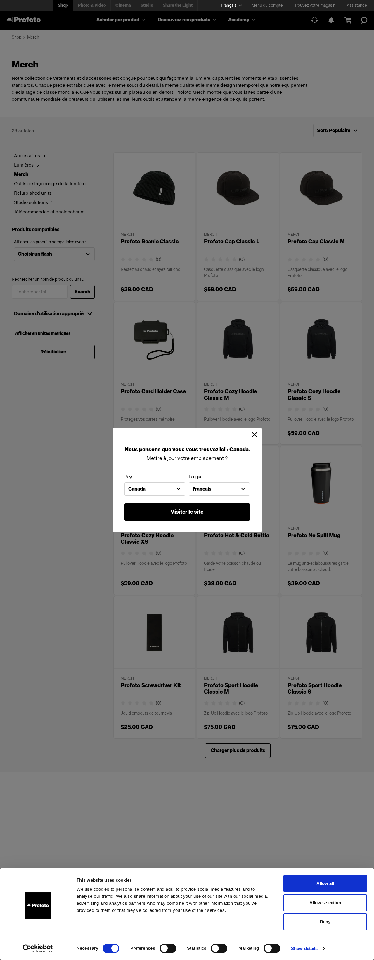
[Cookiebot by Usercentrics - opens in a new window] (37, 948)
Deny (325, 921)
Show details (304, 948)
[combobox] (155, 489)
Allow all (325, 883)
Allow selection (325, 902)
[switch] (168, 948)
